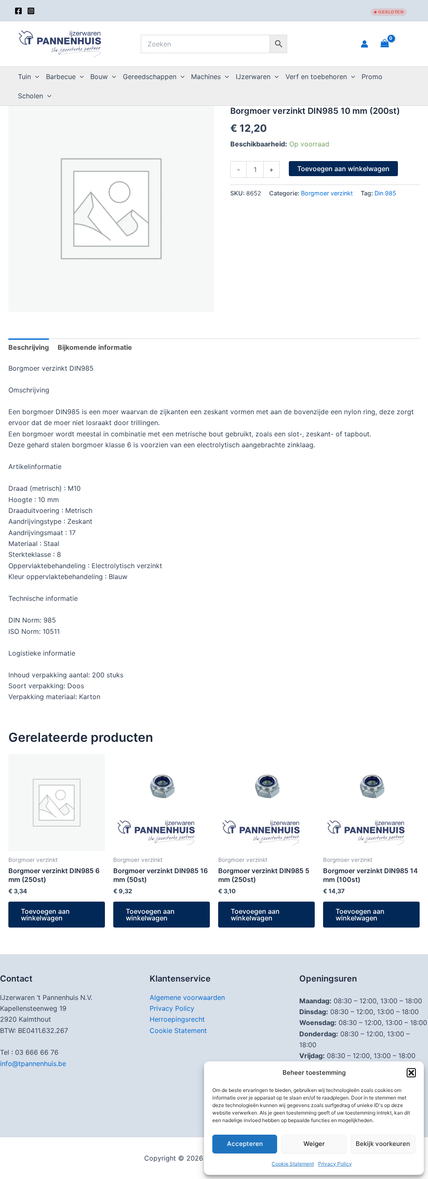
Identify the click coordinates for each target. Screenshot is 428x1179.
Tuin (24, 76)
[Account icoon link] (364, 44)
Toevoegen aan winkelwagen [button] (45, 914)
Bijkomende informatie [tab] (95, 347)
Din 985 (385, 193)
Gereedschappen (149, 76)
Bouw (99, 76)
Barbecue (61, 76)
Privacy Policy (335, 1164)
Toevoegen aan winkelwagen (343, 168)
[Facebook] (18, 11)
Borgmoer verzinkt (327, 193)
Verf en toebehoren (316, 76)
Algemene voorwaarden (187, 997)
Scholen (30, 96)
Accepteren (245, 1144)
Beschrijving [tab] (28, 347)
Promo (372, 76)
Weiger (314, 1144)
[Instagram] (31, 11)
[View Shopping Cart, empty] (395, 43)
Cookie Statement (293, 1164)
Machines (206, 76)
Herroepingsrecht (177, 1019)
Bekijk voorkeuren (383, 1144)
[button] (411, 1073)
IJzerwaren (253, 76)
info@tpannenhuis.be (33, 1063)
